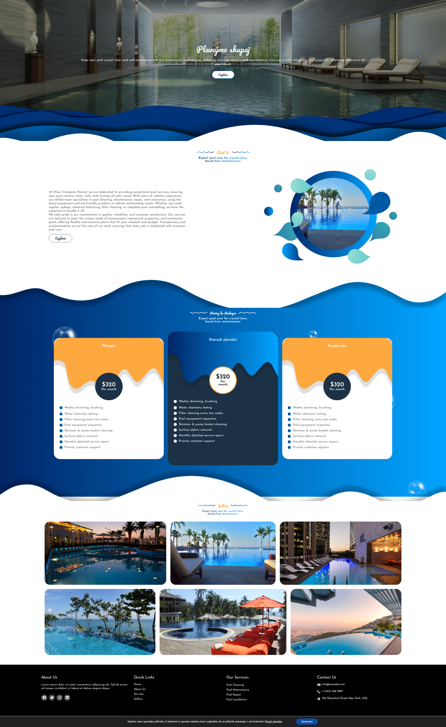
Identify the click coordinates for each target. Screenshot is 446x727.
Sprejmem (307, 721)
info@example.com (333, 684)
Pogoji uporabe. (273, 721)
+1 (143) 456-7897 (332, 691)
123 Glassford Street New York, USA (344, 698)
